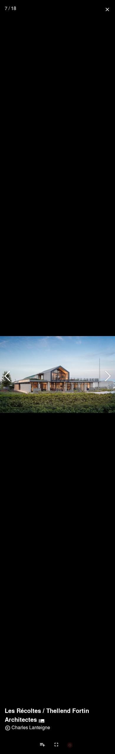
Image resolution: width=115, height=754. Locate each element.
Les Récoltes (23, 710)
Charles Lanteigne (31, 727)
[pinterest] (70, 744)
